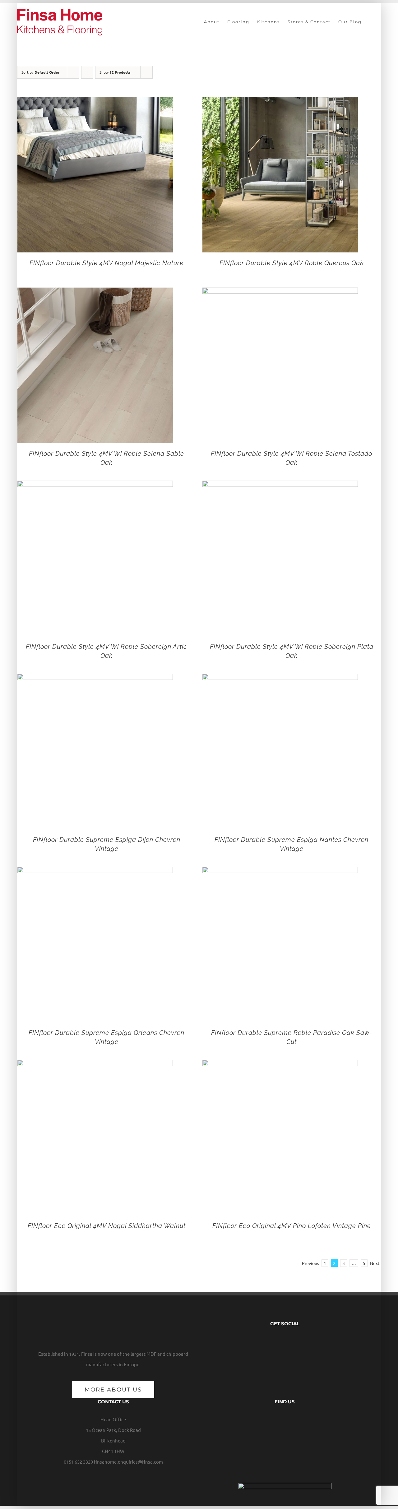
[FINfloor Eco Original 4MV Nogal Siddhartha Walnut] (95, 1065)
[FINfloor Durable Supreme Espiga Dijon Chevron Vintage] (95, 679)
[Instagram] (289, 1341)
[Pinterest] (298, 1341)
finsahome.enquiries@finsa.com (128, 1462)
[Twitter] (280, 1341)
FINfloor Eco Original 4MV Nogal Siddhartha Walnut (107, 1226)
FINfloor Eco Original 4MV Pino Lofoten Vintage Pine (291, 1226)
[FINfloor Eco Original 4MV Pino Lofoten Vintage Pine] (280, 1065)
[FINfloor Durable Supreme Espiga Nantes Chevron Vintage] (280, 679)
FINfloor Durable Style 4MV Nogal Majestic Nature (106, 263)
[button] (371, 21)
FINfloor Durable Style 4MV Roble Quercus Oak (292, 263)
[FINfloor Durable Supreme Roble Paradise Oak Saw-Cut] (280, 872)
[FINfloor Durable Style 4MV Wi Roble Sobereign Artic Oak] (95, 486)
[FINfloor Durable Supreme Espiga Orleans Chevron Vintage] (95, 872)
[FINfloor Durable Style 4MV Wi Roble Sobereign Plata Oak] (280, 486)
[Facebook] (270, 1341)
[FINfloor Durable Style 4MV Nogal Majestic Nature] (95, 102)
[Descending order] (87, 72)
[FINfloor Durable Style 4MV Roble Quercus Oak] (280, 102)
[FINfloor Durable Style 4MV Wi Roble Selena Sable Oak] (95, 293)
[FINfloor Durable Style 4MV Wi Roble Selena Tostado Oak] (280, 293)
